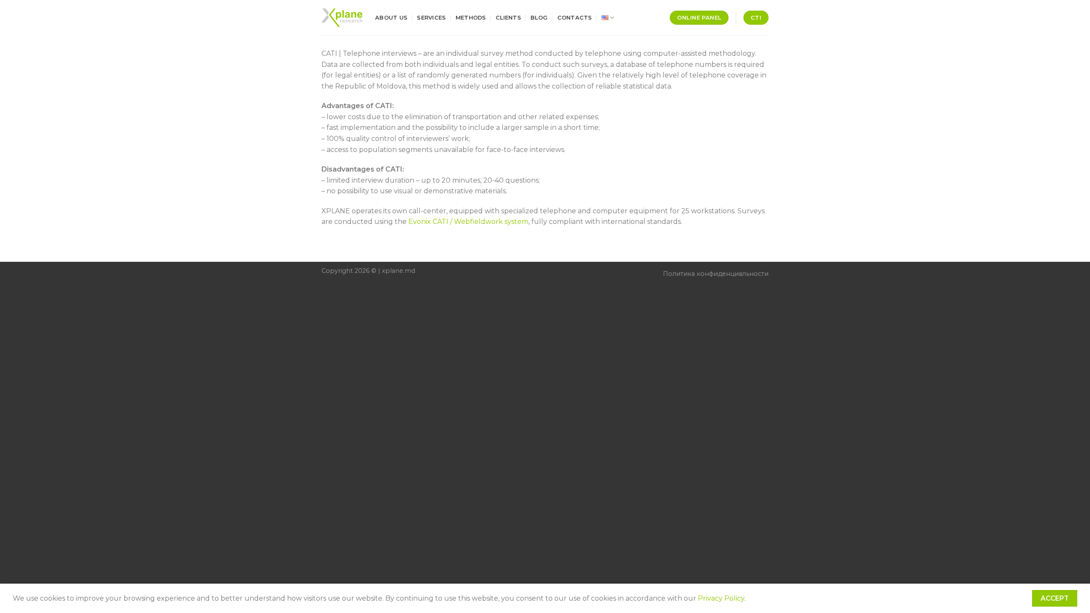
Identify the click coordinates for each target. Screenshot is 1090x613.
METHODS (471, 17)
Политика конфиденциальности (716, 274)
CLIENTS (508, 17)
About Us (391, 17)
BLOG (539, 17)
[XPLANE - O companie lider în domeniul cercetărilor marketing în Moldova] (341, 18)
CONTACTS (574, 17)
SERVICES (431, 17)
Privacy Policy (721, 598)
